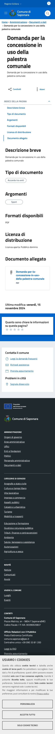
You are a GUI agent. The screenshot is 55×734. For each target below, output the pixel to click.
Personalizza (27, 704)
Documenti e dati (37, 22)
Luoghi (7, 595)
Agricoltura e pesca (13, 551)
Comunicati (9, 574)
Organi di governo (13, 437)
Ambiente (9, 537)
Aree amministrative (14, 442)
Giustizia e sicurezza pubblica (18, 528)
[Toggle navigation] (6, 13)
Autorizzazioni (11, 546)
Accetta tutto (27, 714)
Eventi (7, 600)
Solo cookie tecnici (27, 725)
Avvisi (7, 579)
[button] (13, 4)
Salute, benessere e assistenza (19, 542)
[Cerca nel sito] (48, 13)
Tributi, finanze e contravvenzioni (20, 532)
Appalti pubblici (11, 502)
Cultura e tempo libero (15, 488)
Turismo (8, 511)
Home (5, 22)
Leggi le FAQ (10, 649)
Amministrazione (18, 22)
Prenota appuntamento (15, 653)
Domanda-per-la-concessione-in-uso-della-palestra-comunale (30, 275)
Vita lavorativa (11, 493)
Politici (7, 456)
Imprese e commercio (14, 497)
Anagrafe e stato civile (15, 483)
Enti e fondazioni (12, 451)
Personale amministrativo (17, 460)
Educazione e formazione (16, 523)
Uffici (6, 446)
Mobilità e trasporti (13, 516)
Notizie (7, 570)
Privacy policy (43, 693)
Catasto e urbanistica (14, 507)
